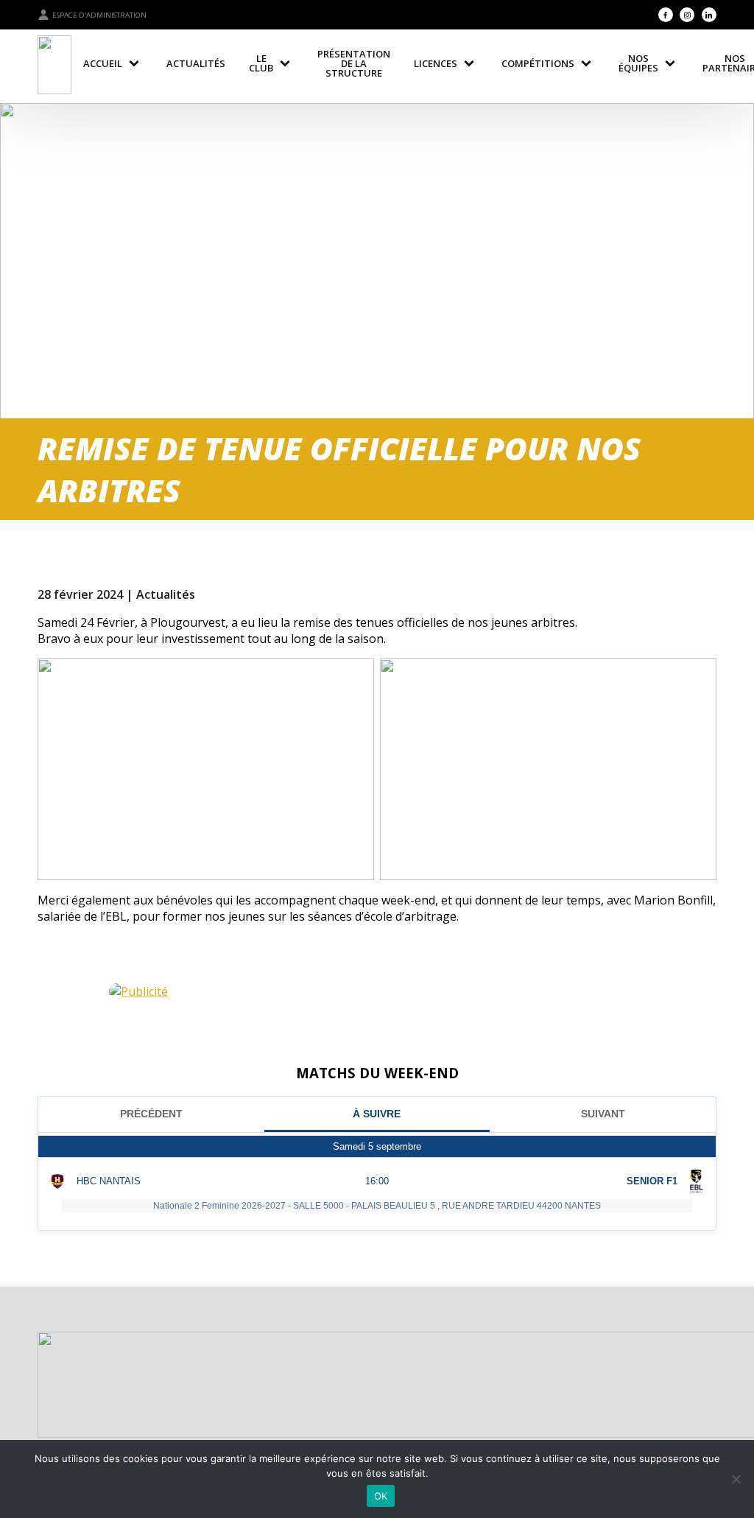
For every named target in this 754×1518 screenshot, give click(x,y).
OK (381, 1496)
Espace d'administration (99, 15)
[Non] (735, 1479)
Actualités (165, 594)
